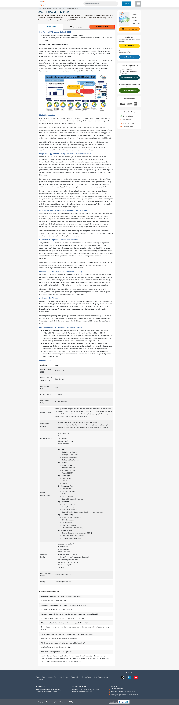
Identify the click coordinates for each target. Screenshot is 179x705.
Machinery (61, 8)
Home (39, 8)
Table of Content (77, 27)
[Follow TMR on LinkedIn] (129, 677)
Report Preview (51, 26)
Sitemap (40, 679)
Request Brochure (102, 27)
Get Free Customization (129, 77)
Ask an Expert (129, 57)
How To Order (64, 677)
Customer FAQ (52, 677)
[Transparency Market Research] (42, 3)
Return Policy (75, 677)
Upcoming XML (103, 677)
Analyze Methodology (129, 90)
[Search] (115, 3)
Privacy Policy (86, 677)
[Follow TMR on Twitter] (123, 677)
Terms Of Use (40, 677)
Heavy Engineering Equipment (50, 8)
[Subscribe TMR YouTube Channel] (136, 677)
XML (95, 677)
